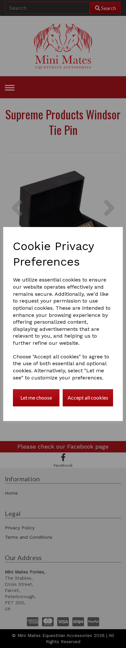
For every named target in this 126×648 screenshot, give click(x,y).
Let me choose (36, 397)
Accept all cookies (88, 397)
